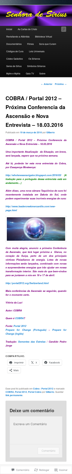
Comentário (48, 450)
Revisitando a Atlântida (18, 36)
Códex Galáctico (14, 58)
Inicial (9, 29)
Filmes (30, 43)
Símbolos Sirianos (36, 66)
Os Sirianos (34, 58)
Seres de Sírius (14, 66)
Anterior (46, 84)
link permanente (14, 395)
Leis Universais (36, 51)
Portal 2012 (19, 326)
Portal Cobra (34, 392)
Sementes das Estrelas (31, 341)
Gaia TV (30, 73)
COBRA (19, 318)
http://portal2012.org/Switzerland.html (27, 283)
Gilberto (50, 132)
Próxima (60, 84)
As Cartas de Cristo (27, 29)
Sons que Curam (47, 43)
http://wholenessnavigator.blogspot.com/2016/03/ (33, 175)
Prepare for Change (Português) (26, 330)
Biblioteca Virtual (43, 36)
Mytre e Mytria (13, 73)
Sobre (42, 73)
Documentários (14, 43)
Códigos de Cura (14, 51)
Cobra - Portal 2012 (43, 388)
